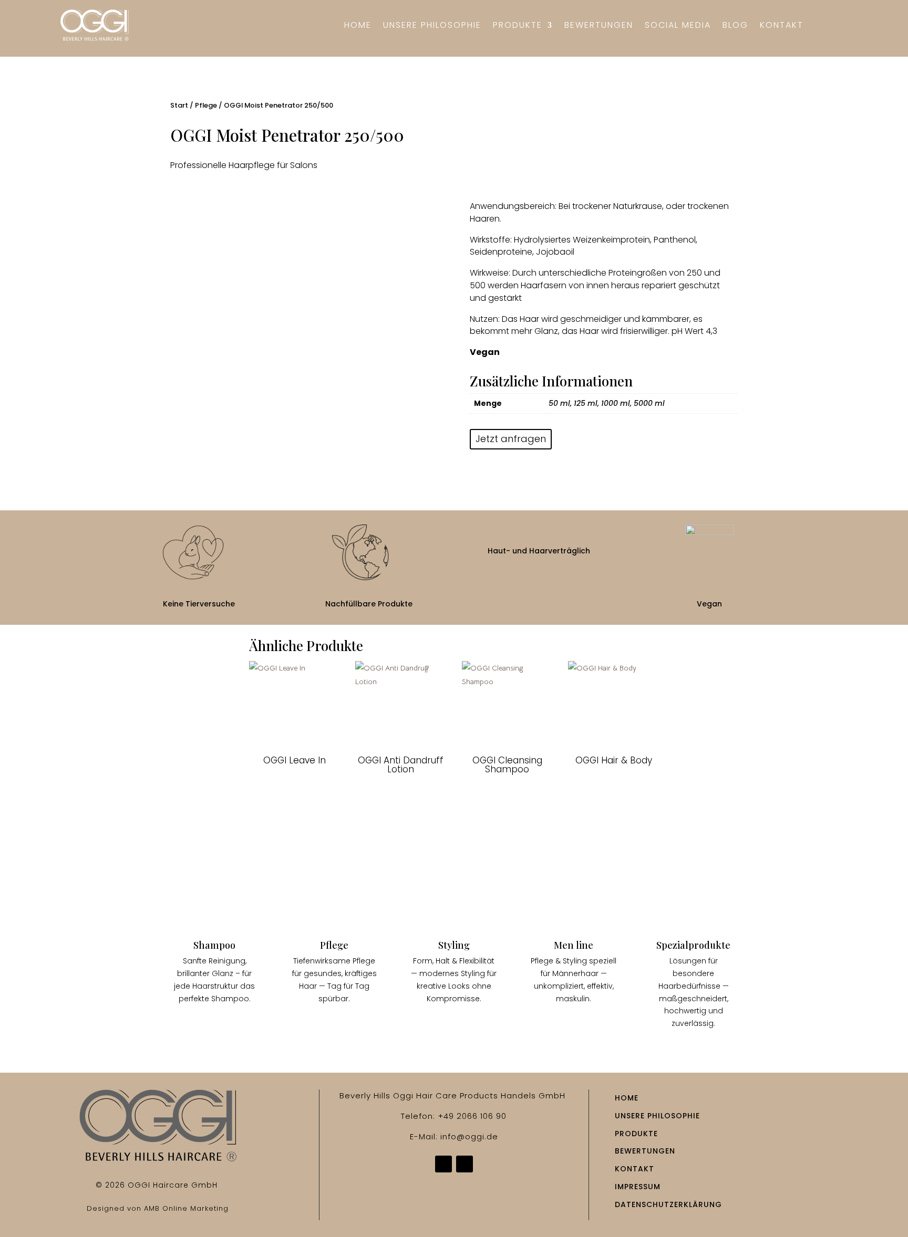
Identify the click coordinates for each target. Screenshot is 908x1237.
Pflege (206, 105)
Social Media (678, 26)
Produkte (517, 26)
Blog (735, 26)
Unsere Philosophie (432, 26)
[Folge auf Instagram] (464, 1164)
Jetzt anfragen (511, 438)
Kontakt (781, 26)
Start (179, 105)
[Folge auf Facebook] (443, 1164)
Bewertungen (598, 26)
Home (358, 26)
